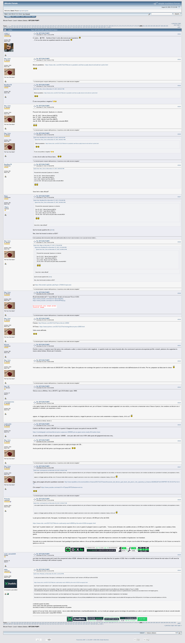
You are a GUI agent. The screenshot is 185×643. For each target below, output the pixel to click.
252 (69, 26)
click (52, 230)
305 (40, 27)
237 (30, 26)
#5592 (179, 361)
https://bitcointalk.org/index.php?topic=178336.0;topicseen (53, 285)
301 (30, 27)
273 (123, 26)
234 (22, 26)
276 (130, 26)
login (20, 10)
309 (50, 27)
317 (71, 27)
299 (25, 27)
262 (94, 26)
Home (8, 16)
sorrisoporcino (9, 402)
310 (53, 27)
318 (73, 27)
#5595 (179, 424)
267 (107, 26)
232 (17, 26)
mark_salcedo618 (10, 554)
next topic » (177, 25)
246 (53, 26)
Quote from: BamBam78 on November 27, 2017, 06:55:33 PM (49, 137)
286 (157, 26)
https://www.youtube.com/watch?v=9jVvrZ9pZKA (48, 298)
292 (7, 27)
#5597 (179, 467)
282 (146, 26)
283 (149, 26)
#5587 (179, 197)
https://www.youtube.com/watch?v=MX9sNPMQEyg (49, 300)
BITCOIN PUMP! (34, 20)
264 (99, 26)
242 (43, 26)
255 (76, 26)
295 (14, 27)
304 (38, 27)
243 (45, 26)
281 (144, 26)
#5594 (179, 402)
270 (115, 26)
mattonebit (7, 424)
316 (68, 27)
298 (22, 27)
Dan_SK (6, 386)
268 (110, 26)
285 (154, 26)
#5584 (179, 106)
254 (74, 26)
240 (38, 26)
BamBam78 (8, 85)
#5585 (179, 134)
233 (20, 26)
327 (97, 27)
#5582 (179, 59)
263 (97, 26)
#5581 (179, 34)
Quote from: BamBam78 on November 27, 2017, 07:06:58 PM (49, 200)
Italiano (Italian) (22, 20)
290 (167, 26)
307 (45, 27)
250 (63, 26)
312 (58, 27)
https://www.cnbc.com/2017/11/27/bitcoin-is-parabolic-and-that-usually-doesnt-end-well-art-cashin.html (76, 65)
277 (133, 26)
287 (159, 26)
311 (56, 27)
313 (61, 27)
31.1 (24, 14)
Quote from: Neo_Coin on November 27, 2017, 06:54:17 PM (49, 89)
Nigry (6, 196)
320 (79, 27)
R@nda (6, 344)
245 (51, 26)
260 (89, 26)
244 (48, 26)
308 (48, 27)
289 (164, 26)
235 (25, 26)
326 (94, 27)
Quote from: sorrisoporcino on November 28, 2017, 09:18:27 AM (50, 470)
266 (105, 26)
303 (35, 27)
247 (56, 26)
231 (15, 26)
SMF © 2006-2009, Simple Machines (99, 639)
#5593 (179, 387)
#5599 (179, 554)
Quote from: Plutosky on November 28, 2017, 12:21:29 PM (49, 573)
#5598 (179, 499)
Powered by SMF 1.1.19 (82, 639)
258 (84, 26)
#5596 (179, 441)
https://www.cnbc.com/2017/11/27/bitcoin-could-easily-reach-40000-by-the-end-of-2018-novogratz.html (64, 523)
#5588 (179, 242)
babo (5, 569)
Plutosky (7, 499)
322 (84, 27)
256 (79, 26)
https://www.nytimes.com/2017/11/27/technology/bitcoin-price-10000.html (62, 326)
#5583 (179, 85)
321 (81, 27)
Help (13, 16)
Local (14, 20)
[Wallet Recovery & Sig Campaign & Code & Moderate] (8, 593)
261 (92, 26)
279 (138, 26)
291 (4, 27)
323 (86, 27)
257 (81, 26)
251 (66, 26)
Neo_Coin (7, 58)
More (33, 16)
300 (27, 27)
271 (117, 26)
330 (104, 27)
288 (162, 26)
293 (9, 27)
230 (12, 26)
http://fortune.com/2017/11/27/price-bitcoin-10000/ (53, 323)
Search (18, 16)
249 (61, 26)
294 (12, 27)
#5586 (179, 165)
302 (32, 27)
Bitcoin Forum (7, 20)
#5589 (179, 293)
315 (66, 27)
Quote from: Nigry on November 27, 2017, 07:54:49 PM (48, 245)
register (26, 10)
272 (120, 26)
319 (76, 27)
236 (27, 26)
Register (28, 16)
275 (128, 26)
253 (71, 26)
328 (99, 27)
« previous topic (176, 23)
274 (125, 26)
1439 (108, 27)
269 (112, 26)
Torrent (28, 14)
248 (58, 26)
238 (33, 26)
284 (151, 26)
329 (102, 27)
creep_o (6, 33)
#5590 (179, 319)
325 (91, 27)
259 (87, 26)
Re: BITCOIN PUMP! (43, 33)
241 (40, 26)
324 (89, 27)
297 (20, 27)
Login (22, 16)
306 (43, 27)
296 (17, 27)
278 (135, 26)
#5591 (179, 345)
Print (179, 27)
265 (102, 26)
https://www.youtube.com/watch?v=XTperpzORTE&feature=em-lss (62, 487)
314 (63, 27)
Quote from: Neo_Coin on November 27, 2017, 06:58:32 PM (49, 168)
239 (35, 26)
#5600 (179, 570)
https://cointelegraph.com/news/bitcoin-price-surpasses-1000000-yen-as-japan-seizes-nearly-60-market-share (66, 432)
